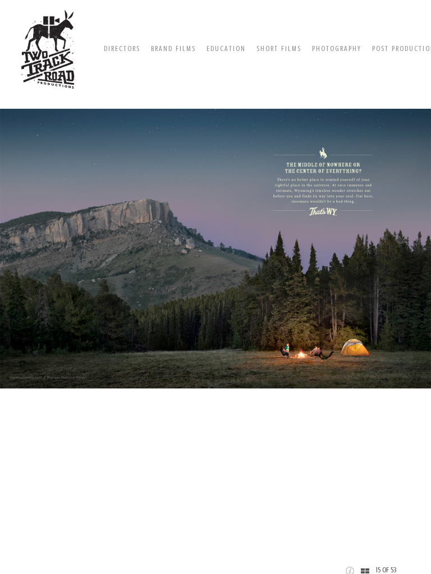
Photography (336, 48)
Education (226, 48)
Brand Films (173, 48)
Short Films (278, 48)
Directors (122, 48)
